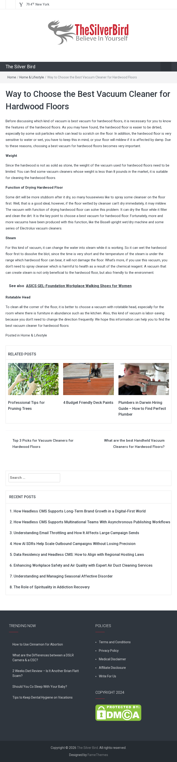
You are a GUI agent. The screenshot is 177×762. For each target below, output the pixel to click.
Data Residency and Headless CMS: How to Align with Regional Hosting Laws (79, 554)
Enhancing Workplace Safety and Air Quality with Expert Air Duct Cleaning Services (83, 565)
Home (11, 77)
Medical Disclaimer (112, 659)
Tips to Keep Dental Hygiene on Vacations (42, 697)
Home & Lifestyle (31, 77)
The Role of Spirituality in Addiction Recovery (52, 587)
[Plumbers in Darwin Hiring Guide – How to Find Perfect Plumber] (143, 379)
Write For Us (107, 676)
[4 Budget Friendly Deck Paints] (88, 379)
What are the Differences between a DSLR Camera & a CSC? (43, 657)
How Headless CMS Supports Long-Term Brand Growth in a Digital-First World (80, 511)
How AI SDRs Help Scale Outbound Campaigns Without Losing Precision (75, 544)
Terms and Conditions (115, 642)
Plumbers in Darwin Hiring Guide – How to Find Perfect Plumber (142, 408)
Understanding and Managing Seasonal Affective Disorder (63, 576)
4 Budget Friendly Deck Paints (88, 402)
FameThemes (98, 755)
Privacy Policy (109, 650)
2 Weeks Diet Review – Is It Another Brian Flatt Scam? (45, 673)
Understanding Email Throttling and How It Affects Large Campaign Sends (76, 533)
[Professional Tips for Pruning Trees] (33, 379)
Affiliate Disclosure (112, 668)
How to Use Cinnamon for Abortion (37, 644)
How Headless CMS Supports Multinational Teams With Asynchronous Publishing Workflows (92, 522)
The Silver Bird (20, 66)
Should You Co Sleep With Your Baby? (39, 686)
